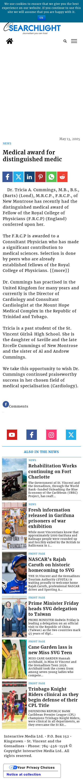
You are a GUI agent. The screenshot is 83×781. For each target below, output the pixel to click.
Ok (41, 17)
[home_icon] (9, 41)
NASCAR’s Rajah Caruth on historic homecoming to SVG (51, 565)
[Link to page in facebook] (7, 177)
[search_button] (65, 41)
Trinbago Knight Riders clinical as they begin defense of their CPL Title (53, 697)
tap (74, 41)
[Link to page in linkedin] (29, 177)
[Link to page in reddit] (62, 177)
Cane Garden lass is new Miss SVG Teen (50, 650)
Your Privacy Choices (36, 767)
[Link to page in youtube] (12, 435)
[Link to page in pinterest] (40, 177)
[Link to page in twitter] (18, 177)
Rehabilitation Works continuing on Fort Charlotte (52, 471)
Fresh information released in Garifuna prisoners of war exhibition (51, 518)
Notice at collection (24, 774)
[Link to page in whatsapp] (51, 177)
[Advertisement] (41, 89)
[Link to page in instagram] (51, 435)
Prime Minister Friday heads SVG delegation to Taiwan (53, 609)
